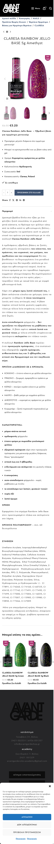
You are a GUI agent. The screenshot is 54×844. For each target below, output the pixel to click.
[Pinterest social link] (17, 200)
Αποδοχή (27, 817)
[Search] (50, 8)
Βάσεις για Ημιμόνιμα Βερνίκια (17, 25)
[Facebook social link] (9, 200)
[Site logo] (11, 8)
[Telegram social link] (24, 200)
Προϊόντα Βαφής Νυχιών (14, 22)
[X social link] (13, 200)
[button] (49, 786)
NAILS (36, 18)
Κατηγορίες (24, 18)
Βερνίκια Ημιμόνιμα (38, 22)
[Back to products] (7, 32)
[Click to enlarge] (7, 99)
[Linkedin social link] (20, 200)
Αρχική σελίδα (9, 18)
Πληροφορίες (21, 839)
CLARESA (39, 25)
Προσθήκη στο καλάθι (29, 193)
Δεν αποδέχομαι (27, 825)
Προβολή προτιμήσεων (27, 832)
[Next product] (10, 32)
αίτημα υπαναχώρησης (27, 774)
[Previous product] (3, 32)
